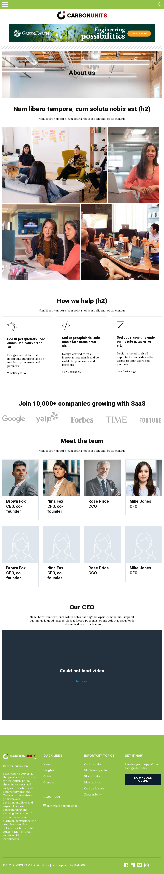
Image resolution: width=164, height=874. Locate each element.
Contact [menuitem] (48, 782)
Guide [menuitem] (47, 776)
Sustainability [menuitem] (93, 794)
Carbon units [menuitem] (92, 764)
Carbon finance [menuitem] (94, 788)
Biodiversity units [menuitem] (96, 770)
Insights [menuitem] (48, 770)
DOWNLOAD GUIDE (143, 779)
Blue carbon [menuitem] (92, 782)
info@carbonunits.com (62, 806)
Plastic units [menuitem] (92, 776)
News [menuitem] (47, 764)
